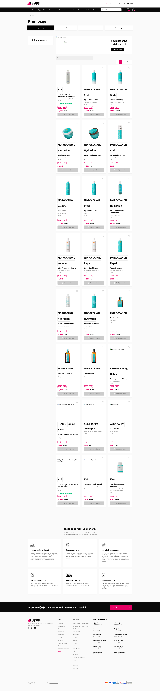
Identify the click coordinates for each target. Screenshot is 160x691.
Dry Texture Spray (90, 211)
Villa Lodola (76, 629)
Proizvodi (60, 623)
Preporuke (71, 10)
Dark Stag (75, 668)
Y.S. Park (75, 637)
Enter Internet (54, 683)
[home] (34, 3)
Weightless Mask (64, 155)
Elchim (75, 640)
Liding (124, 368)
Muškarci (80, 10)
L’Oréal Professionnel (79, 657)
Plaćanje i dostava (63, 643)
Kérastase (75, 654)
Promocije (62, 10)
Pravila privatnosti (63, 649)
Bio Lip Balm (114, 429)
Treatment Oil (115, 318)
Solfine (75, 646)
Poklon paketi (90, 10)
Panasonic (75, 663)
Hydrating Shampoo (91, 323)
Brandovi (60, 629)
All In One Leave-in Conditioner (117, 212)
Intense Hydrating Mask (93, 155)
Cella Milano (76, 649)
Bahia (113, 374)
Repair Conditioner (91, 268)
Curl (112, 150)
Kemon (114, 368)
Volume (62, 206)
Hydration (64, 150)
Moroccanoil (92, 89)
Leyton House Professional (80, 626)
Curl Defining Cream (117, 155)
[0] (133, 9)
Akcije (66, 28)
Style (87, 95)
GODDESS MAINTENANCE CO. (81, 623)
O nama (112, 3)
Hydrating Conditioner (66, 323)
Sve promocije (40, 28)
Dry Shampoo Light (117, 100)
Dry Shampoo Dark (91, 100)
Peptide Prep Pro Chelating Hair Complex (68, 485)
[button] (31, 9)
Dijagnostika (42, 10)
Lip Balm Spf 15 (89, 429)
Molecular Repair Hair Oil (93, 484)
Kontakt (118, 3)
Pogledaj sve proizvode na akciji (121, 607)
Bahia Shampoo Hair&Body (68, 434)
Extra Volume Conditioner (67, 268)
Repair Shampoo (116, 268)
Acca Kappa (91, 424)
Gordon (75, 660)
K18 (60, 89)
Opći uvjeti (61, 646)
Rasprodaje (90, 28)
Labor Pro (75, 666)
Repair (88, 263)
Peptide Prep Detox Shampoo (117, 485)
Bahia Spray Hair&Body (118, 379)
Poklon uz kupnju (119, 28)
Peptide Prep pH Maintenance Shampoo (66, 95)
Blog (107, 3)
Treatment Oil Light (65, 373)
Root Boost (62, 211)
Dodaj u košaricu (69, 114)
